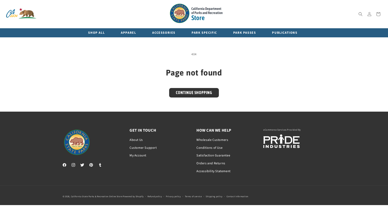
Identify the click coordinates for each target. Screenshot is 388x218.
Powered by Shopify (133, 196)
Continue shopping (194, 92)
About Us (136, 140)
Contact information (237, 196)
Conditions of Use (209, 148)
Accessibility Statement (213, 171)
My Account (138, 155)
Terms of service (193, 196)
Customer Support (143, 148)
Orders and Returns (210, 163)
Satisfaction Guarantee (213, 155)
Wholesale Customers (212, 140)
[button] (360, 14)
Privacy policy (173, 196)
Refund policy (155, 196)
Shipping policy (214, 196)
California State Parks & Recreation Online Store (96, 196)
